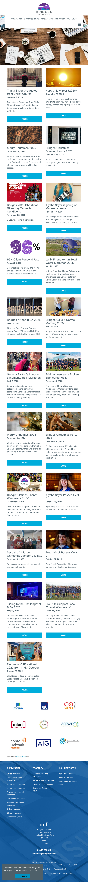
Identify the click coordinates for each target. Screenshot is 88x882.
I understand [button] (22, 876)
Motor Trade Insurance (16, 784)
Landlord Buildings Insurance (40, 775)
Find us (64, 873)
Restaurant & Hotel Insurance (14, 779)
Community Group (14, 817)
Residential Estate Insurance (40, 789)
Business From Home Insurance (15, 803)
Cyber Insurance (13, 809)
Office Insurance (13, 774)
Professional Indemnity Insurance (16, 793)
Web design (58, 869)
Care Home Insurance (15, 798)
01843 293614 (44, 850)
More (25, 119)
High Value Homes (66, 774)
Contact (71, 873)
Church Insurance (14, 813)
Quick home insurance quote (67, 783)
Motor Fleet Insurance (16, 788)
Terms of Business (54, 873)
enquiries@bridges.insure (44, 853)
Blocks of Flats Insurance (43, 784)
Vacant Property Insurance (43, 780)
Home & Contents (65, 778)
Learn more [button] (33, 870)
